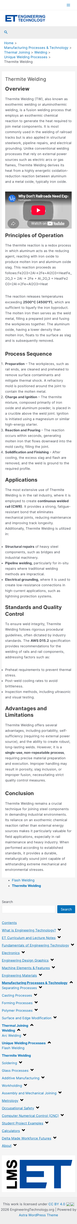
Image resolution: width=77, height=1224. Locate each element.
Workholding (12, 1086)
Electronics (11, 953)
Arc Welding (11, 1035)
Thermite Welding (16, 1055)
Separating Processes (19, 988)
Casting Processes (17, 995)
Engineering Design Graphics (25, 960)
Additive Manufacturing (20, 1078)
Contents (9, 923)
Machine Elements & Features (26, 968)
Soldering (9, 1063)
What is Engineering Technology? (29, 930)
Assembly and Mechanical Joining (29, 1093)
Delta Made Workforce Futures (26, 1138)
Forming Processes (17, 1003)
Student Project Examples (22, 1123)
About (6, 1146)
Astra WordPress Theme (38, 1215)
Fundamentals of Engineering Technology (35, 945)
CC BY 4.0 (57, 1204)
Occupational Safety (18, 1108)
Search (7, 902)
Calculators (11, 1131)
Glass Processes (15, 1070)
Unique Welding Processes (24, 1043)
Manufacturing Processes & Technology (35, 983)
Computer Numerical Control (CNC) (30, 1116)
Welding (8, 1030)
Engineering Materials (19, 975)
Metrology (10, 1101)
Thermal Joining (15, 1025)
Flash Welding (13, 1048)
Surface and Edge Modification (27, 1018)
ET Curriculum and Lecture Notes (29, 938)
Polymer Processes (17, 1010)
